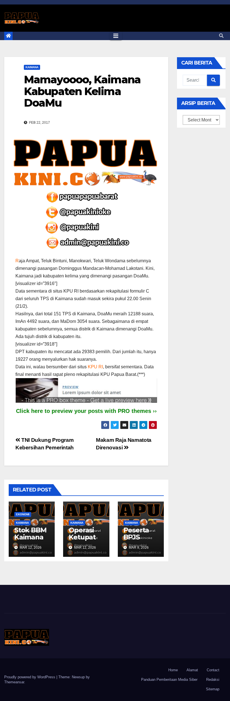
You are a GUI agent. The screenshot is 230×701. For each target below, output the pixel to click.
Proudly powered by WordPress (30, 677)
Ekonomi (22, 514)
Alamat (192, 670)
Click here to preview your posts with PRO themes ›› (86, 411)
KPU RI (95, 366)
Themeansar (14, 682)
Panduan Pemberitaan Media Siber (169, 679)
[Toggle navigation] (116, 36)
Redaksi (212, 679)
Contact (213, 670)
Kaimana (32, 67)
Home (173, 670)
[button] (221, 35)
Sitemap (212, 689)
